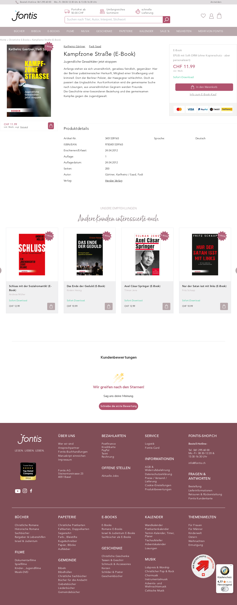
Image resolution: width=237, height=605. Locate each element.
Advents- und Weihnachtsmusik (155, 585)
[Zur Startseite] (29, 441)
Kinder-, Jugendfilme (28, 568)
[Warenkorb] (219, 15)
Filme (70, 31)
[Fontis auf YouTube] (18, 491)
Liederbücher (66, 588)
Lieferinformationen (200, 490)
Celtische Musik (154, 590)
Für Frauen (195, 525)
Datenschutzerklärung (158, 474)
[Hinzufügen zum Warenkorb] (51, 306)
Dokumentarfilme (25, 560)
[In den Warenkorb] (51, 125)
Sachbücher (22, 533)
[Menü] (231, 566)
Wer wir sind (66, 444)
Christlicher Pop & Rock (159, 571)
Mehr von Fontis (210, 31)
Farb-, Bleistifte (67, 537)
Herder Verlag (113, 180)
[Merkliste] (203, 16)
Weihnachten (196, 541)
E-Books (54, 31)
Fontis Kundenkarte (200, 498)
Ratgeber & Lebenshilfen (30, 537)
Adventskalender (155, 544)
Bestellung (195, 486)
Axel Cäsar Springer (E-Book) (142, 286)
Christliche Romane (27, 525)
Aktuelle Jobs (110, 476)
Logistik (149, 444)
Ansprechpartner (68, 448)
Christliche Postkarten (71, 525)
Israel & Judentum (26, 541)
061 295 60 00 (44, 2)
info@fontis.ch (197, 463)
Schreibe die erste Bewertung (119, 406)
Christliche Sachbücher (72, 576)
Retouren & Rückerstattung (205, 494)
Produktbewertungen (158, 489)
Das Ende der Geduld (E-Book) (86, 286)
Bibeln (36, 31)
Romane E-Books (112, 529)
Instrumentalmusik (156, 579)
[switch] (224, 589)
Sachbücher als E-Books (116, 537)
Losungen (151, 548)
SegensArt (64, 533)
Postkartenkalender (157, 529)
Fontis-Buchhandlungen (73, 452)
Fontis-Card (152, 448)
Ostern (192, 537)
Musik (85, 31)
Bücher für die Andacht (72, 580)
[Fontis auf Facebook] (31, 491)
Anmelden (216, 2)
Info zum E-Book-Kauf (203, 94)
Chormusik (151, 575)
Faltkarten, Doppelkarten (73, 529)
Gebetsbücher (67, 584)
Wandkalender (154, 525)
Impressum (65, 460)
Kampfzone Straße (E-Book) (46, 40)
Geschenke (104, 31)
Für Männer (195, 529)
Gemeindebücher (69, 592)
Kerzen (106, 568)
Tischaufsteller (154, 540)
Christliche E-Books (19, 40)
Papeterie (126, 31)
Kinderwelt (195, 533)
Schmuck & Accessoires (116, 564)
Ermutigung (195, 545)
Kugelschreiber (67, 541)
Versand (24, 127)
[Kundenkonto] (211, 16)
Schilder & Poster (112, 572)
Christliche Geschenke (115, 556)
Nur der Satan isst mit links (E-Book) (204, 286)
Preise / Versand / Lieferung (156, 480)
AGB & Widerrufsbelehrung (157, 469)
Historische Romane (27, 529)
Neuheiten (184, 31)
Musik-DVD (21, 572)
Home (3, 40)
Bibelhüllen (65, 572)
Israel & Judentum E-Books (118, 533)
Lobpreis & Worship (157, 567)
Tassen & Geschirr (113, 560)
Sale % (164, 31)
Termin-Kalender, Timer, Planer (159, 535)
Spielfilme (21, 564)
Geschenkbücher (112, 576)
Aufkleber (64, 549)
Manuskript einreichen (72, 456)
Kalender (146, 31)
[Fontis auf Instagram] (24, 491)
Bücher (19, 31)
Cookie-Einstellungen (158, 485)
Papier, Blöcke (67, 545)
